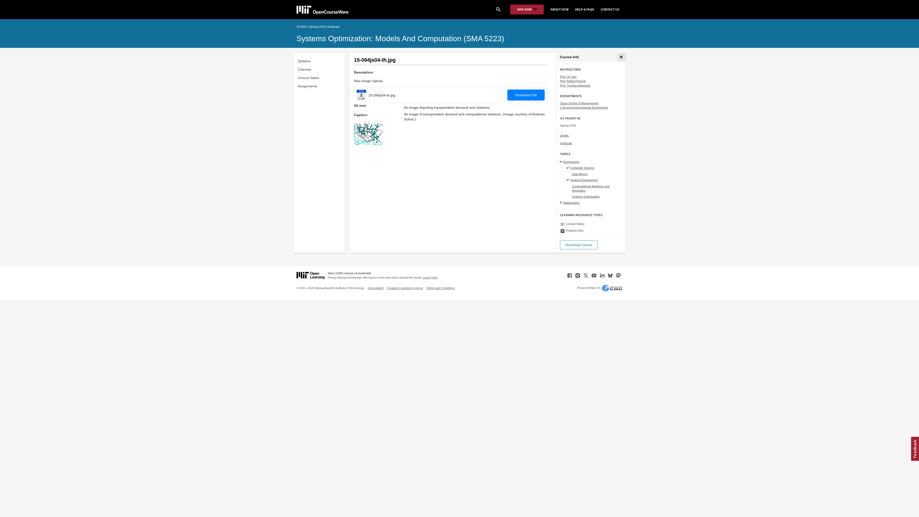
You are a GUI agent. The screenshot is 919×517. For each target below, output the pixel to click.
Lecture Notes (308, 78)
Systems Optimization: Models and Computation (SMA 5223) (400, 38)
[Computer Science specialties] (568, 168)
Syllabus (304, 61)
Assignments (307, 86)
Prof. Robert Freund (573, 81)
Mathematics (571, 203)
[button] (579, 245)
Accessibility (376, 288)
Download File (526, 95)
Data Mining (580, 174)
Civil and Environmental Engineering (584, 107)
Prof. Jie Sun (568, 77)
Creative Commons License (405, 288)
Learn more (430, 277)
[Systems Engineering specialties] (568, 180)
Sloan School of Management (579, 103)
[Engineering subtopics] (561, 162)
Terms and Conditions (440, 288)
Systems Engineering (584, 180)
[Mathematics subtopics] (561, 203)
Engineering (571, 162)
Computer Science (582, 168)
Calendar (305, 69)
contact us (610, 9)
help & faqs (584, 9)
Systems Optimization (586, 196)
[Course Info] (621, 57)
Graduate (566, 143)
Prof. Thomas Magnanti (575, 85)
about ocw (559, 9)
